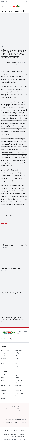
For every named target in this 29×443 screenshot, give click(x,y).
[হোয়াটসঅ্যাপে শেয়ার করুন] (7, 215)
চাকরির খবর (18, 385)
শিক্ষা (2, 378)
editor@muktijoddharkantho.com (13, 420)
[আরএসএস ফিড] (10, 338)
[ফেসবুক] (3, 338)
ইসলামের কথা (18, 391)
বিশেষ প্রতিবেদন (18, 396)
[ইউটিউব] (6, 338)
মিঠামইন (3, 366)
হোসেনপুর (3, 353)
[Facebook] (24, 1)
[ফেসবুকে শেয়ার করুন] (3, 215)
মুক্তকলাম (17, 375)
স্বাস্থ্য (2, 388)
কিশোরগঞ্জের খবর (5, 350)
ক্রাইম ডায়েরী (18, 383)
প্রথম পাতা (4, 11)
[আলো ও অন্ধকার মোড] (21, 1)
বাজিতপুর (3, 356)
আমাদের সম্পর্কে (8, 430)
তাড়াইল (17, 361)
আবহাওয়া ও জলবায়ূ (5, 385)
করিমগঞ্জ (3, 361)
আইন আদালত (18, 380)
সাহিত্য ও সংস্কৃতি (4, 393)
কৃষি (8, 47)
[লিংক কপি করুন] (11, 215)
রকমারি (17, 388)
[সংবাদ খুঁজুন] (18, 1)
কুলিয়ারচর (3, 358)
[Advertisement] (14, 28)
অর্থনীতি (23, 11)
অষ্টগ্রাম (17, 366)
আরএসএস (21, 430)
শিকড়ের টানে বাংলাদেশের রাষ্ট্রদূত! (10, 268)
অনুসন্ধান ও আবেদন (19, 393)
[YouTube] (26, 1)
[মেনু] (2, 6)
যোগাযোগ (16, 430)
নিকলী (2, 363)
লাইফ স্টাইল (3, 391)
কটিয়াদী (17, 356)
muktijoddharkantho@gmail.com (13, 422)
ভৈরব (16, 358)
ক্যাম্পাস (17, 378)
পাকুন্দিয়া (17, 353)
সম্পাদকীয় (3, 375)
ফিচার (2, 380)
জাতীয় (10, 11)
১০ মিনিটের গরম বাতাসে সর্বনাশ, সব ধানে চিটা (14, 245)
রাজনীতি (17, 11)
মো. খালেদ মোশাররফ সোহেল (10, 62)
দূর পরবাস (3, 396)
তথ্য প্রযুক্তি (3, 398)
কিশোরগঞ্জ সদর (18, 350)
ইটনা (16, 363)
